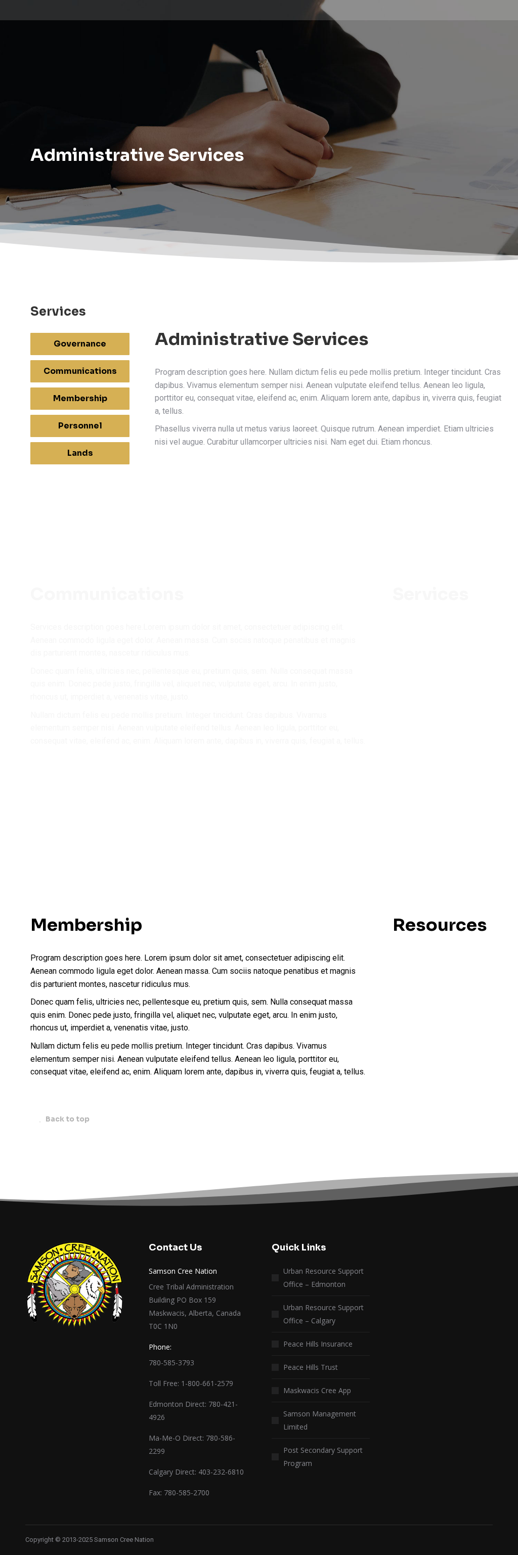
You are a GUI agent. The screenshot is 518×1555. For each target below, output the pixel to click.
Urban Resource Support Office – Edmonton (323, 1277)
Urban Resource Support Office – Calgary (323, 1314)
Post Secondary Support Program (323, 1456)
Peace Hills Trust (310, 1367)
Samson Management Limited (319, 1420)
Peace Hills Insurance (318, 1344)
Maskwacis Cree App (317, 1390)
